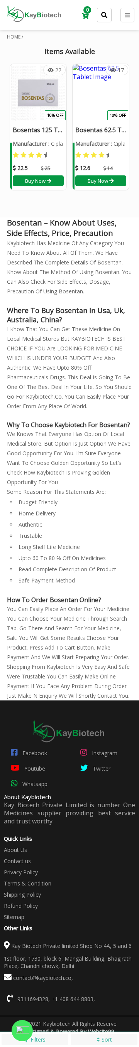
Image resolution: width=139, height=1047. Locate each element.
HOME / (15, 37)
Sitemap (14, 917)
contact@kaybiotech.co (42, 977)
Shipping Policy (22, 894)
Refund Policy (21, 905)
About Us (15, 849)
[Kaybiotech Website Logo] (35, 24)
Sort (106, 1039)
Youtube (34, 768)
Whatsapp (34, 784)
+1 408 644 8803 (72, 999)
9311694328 (32, 999)
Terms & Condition (27, 883)
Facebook (34, 753)
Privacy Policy (21, 872)
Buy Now (36, 180)
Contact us (17, 861)
